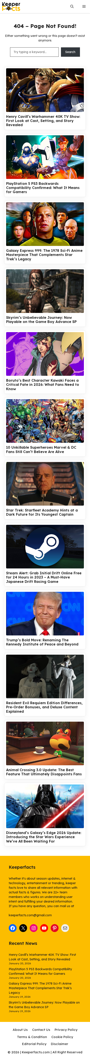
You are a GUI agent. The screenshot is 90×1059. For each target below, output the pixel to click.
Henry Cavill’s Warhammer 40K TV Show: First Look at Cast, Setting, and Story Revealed (43, 121)
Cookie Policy (62, 1037)
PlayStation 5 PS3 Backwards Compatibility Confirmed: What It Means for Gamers (43, 188)
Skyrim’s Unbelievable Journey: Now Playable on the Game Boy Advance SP (41, 320)
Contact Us (41, 1030)
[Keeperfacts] (11, 6)
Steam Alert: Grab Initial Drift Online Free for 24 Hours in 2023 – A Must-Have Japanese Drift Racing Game (43, 577)
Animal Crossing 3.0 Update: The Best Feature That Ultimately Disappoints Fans (44, 772)
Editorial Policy (34, 1044)
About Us (20, 1030)
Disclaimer (59, 1044)
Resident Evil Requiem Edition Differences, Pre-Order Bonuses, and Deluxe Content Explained (44, 707)
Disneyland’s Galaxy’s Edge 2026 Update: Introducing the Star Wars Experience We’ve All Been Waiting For (43, 837)
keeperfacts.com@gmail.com (30, 915)
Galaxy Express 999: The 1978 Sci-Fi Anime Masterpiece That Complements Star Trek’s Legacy (44, 255)
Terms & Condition (32, 1037)
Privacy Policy (66, 1030)
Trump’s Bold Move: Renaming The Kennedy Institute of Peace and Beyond (42, 642)
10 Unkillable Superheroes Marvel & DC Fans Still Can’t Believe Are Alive (41, 449)
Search (70, 52)
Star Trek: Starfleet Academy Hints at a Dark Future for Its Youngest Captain (42, 512)
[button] (72, 7)
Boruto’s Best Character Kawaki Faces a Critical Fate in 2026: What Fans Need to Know (42, 384)
